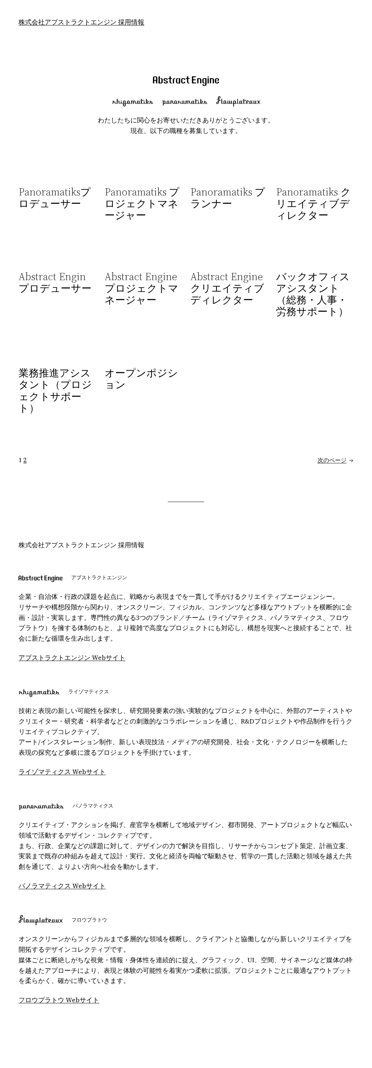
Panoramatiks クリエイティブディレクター (313, 203)
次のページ (335, 460)
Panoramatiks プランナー (227, 197)
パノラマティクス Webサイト (62, 885)
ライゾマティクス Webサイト (62, 771)
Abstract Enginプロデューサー (55, 282)
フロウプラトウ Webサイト (59, 999)
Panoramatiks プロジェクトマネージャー (142, 203)
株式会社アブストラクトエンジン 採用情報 (81, 22)
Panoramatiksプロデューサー (55, 197)
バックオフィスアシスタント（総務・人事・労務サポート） (313, 294)
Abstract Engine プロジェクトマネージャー (141, 288)
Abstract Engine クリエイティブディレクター (227, 288)
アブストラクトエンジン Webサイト (72, 657)
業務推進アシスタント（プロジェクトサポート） (55, 390)
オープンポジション (141, 378)
